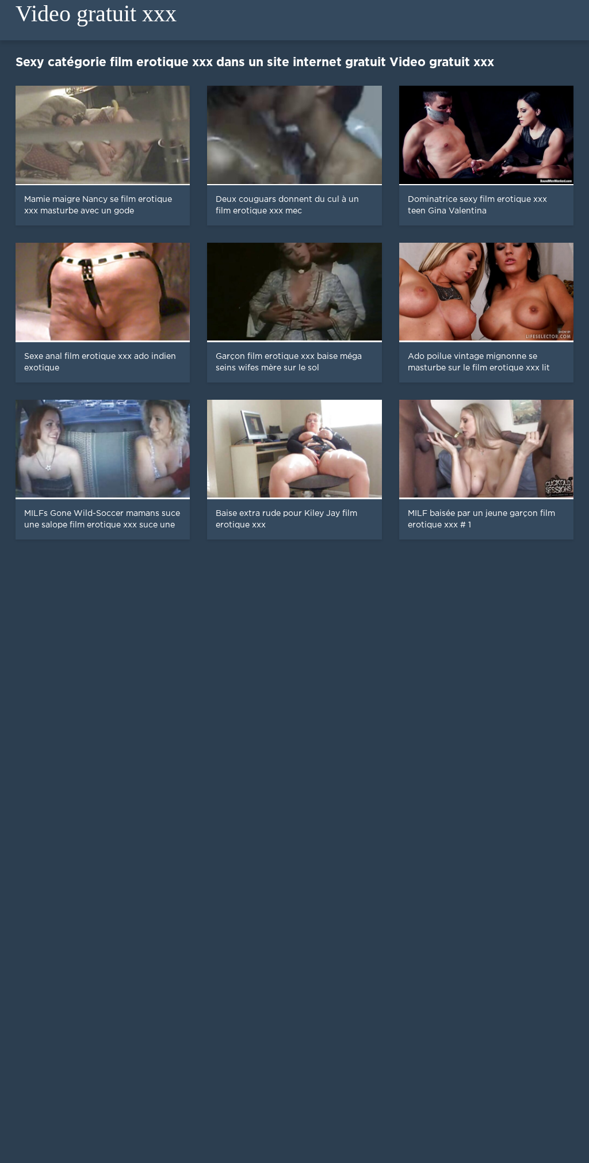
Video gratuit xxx (96, 13)
